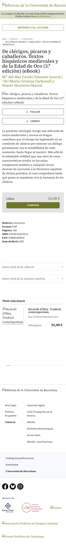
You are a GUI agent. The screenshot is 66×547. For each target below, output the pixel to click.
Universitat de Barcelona (21, 471)
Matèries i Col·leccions (33, 27)
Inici (4, 39)
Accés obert (33, 435)
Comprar (33, 205)
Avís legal (10, 405)
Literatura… (27, 39)
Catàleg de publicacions (20, 458)
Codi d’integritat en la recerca (39, 413)
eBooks (31, 422)
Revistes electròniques (40, 428)
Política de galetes (11, 413)
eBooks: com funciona (39, 441)
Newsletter (12, 464)
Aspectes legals (36, 405)
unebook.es (44, 16)
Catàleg (14, 39)
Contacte (10, 422)
